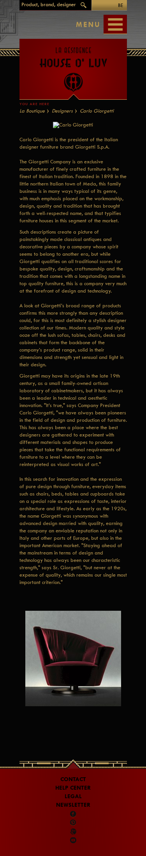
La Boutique (32, 111)
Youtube (73, 840)
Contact (73, 779)
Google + (73, 831)
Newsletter (73, 805)
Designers (62, 111)
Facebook (73, 814)
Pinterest (73, 823)
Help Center (73, 788)
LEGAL (73, 796)
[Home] (73, 65)
